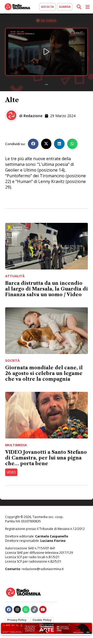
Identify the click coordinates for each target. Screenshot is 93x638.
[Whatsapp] (25, 609)
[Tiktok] (34, 609)
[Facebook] (8, 609)
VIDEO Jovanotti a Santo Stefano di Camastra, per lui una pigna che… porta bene (46, 457)
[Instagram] (17, 609)
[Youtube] (43, 609)
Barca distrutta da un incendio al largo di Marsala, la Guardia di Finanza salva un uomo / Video (46, 288)
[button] (33, 144)
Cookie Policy (42, 620)
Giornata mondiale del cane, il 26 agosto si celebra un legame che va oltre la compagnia (44, 373)
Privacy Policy (16, 620)
